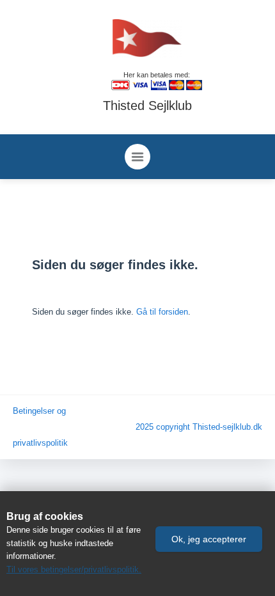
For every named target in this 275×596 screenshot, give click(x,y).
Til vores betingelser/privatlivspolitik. (73, 569)
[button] (208, 539)
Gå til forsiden (162, 312)
